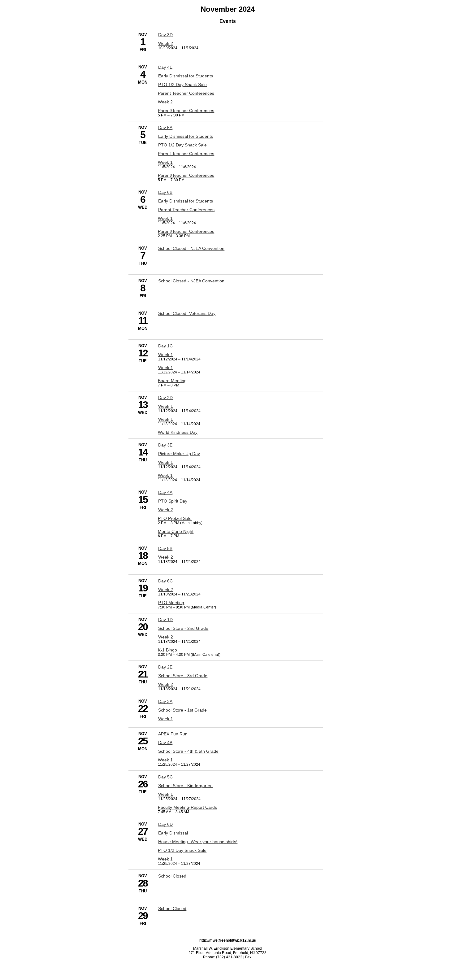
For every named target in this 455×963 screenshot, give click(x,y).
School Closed (172, 876)
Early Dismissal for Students (185, 75)
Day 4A (165, 492)
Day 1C (165, 345)
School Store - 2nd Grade (183, 628)
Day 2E (165, 667)
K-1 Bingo (167, 649)
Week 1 (165, 162)
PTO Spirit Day (172, 501)
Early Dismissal (173, 832)
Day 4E (165, 67)
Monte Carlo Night (175, 531)
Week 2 (165, 43)
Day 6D (165, 824)
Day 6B (165, 192)
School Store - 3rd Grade (182, 675)
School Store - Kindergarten (185, 785)
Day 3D (165, 34)
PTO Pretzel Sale (175, 518)
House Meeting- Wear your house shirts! (197, 841)
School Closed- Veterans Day (186, 313)
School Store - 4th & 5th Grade (188, 751)
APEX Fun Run (173, 733)
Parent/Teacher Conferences (186, 110)
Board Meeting (172, 380)
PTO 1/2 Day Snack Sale (182, 84)
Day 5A (165, 127)
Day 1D (165, 619)
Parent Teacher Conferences (186, 93)
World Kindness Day (177, 432)
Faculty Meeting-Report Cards (187, 807)
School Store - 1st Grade (182, 710)
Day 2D (165, 397)
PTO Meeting (171, 602)
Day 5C (165, 776)
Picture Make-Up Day (179, 453)
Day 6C (165, 580)
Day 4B (165, 742)
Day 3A (165, 701)
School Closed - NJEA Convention (191, 248)
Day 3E (165, 444)
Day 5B (165, 548)
